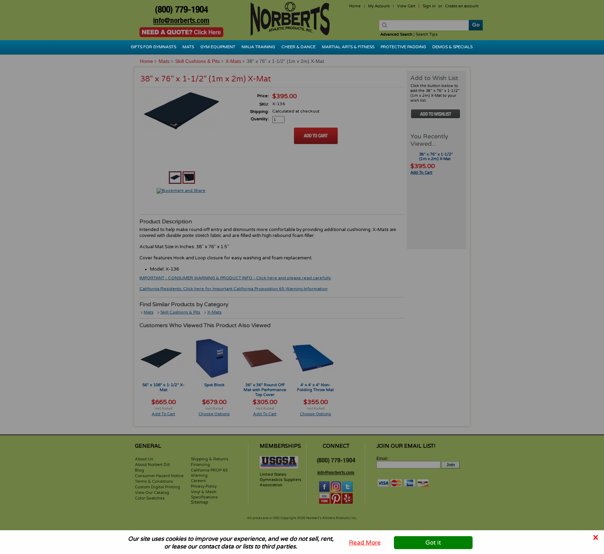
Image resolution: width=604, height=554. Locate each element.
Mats (188, 46)
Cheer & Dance (298, 46)
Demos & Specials (452, 46)
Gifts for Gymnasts (153, 46)
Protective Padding (403, 46)
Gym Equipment (217, 46)
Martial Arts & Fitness (348, 46)
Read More (365, 542)
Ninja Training (258, 46)
